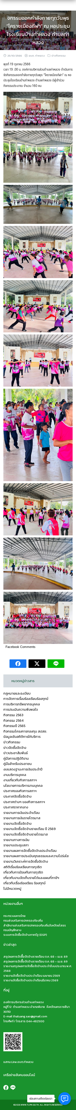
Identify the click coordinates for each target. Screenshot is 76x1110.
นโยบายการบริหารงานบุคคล (23, 785)
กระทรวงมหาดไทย (14, 916)
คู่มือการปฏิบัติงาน (16, 758)
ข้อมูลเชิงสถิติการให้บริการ (22, 736)
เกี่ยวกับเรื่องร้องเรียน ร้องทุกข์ (24, 883)
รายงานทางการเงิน (16, 839)
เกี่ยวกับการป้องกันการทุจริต (23, 872)
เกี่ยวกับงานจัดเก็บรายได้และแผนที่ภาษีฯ (31, 877)
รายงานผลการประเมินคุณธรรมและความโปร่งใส (36, 855)
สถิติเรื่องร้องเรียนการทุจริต (22, 866)
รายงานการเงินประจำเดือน (21, 812)
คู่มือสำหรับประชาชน (17, 763)
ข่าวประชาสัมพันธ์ (15, 752)
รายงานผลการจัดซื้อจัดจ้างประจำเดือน (30, 850)
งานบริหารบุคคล (14, 774)
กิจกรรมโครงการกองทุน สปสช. (25, 731)
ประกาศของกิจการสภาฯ (20, 790)
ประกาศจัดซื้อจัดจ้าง (17, 796)
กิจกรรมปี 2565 (14, 725)
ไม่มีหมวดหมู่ (12, 888)
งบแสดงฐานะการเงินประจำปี (22, 769)
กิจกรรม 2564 (13, 720)
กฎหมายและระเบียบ (17, 693)
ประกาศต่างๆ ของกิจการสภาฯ (24, 801)
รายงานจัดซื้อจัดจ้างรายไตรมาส (25, 834)
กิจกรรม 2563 (13, 714)
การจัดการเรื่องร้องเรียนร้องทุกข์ (25, 698)
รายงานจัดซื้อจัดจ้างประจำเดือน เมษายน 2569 (31, 976)
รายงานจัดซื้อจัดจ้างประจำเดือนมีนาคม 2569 (30, 980)
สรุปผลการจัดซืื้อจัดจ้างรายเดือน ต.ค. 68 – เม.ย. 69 (35, 956)
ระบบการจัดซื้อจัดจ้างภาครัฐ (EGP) (25, 935)
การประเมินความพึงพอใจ (20, 709)
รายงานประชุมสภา (16, 845)
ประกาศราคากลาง (15, 807)
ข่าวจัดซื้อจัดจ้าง (14, 747)
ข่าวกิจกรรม (59, 56)
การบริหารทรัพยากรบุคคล (21, 704)
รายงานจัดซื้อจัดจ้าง (17, 823)
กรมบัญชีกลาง (12, 930)
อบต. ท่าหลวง (37, 56)
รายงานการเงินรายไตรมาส (21, 817)
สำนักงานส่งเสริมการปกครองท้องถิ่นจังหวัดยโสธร (34, 925)
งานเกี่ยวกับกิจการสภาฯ (20, 780)
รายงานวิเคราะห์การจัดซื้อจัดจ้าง (25, 861)
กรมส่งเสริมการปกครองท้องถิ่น (23, 920)
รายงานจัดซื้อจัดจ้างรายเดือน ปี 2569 (29, 828)
